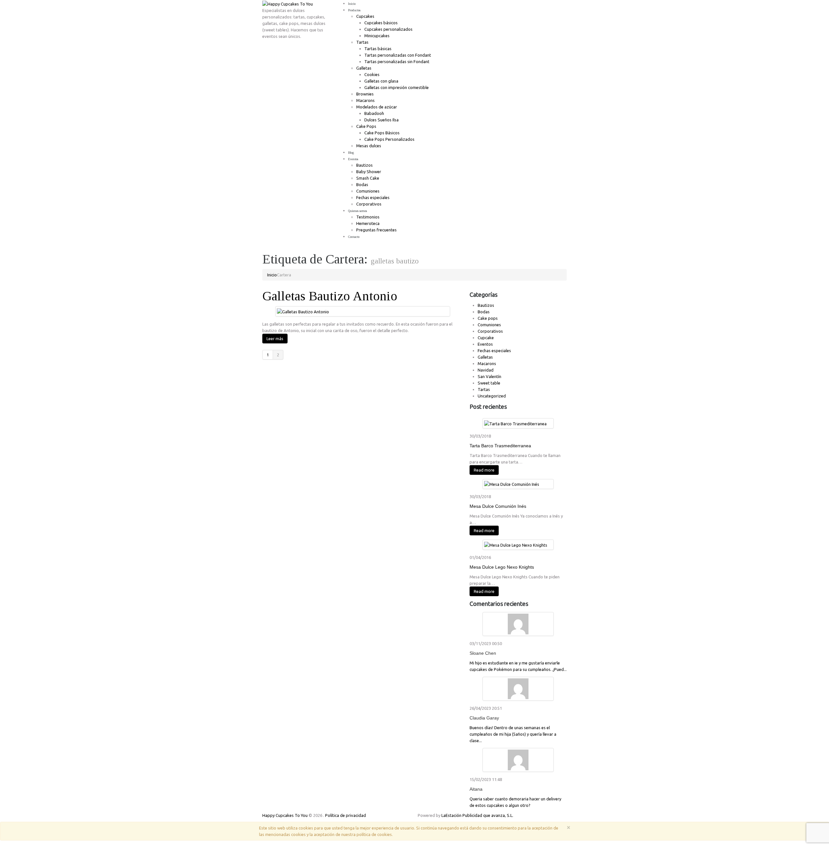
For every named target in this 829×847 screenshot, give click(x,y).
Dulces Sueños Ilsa (381, 119)
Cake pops (488, 318)
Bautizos (364, 165)
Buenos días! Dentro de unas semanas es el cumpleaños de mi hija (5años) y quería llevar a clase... (513, 734)
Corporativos (368, 204)
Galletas (363, 68)
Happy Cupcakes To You (285, 815)
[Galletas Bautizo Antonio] (303, 311)
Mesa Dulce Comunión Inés (498, 506)
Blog (351, 152)
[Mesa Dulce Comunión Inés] (511, 484)
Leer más (275, 338)
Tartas (362, 42)
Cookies (372, 74)
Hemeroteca (368, 223)
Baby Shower (368, 171)
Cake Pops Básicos (382, 132)
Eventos (353, 159)
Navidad (486, 370)
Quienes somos (357, 211)
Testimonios (368, 217)
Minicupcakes (377, 35)
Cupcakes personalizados (388, 29)
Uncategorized (492, 396)
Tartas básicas (378, 48)
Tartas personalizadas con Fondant (397, 55)
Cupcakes (365, 16)
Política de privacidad (345, 815)
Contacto (353, 237)
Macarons (365, 100)
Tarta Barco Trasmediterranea (500, 445)
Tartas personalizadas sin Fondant (396, 61)
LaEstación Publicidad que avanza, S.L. (477, 815)
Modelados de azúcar (376, 107)
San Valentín (489, 376)
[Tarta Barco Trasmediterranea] (515, 423)
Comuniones (368, 191)
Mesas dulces (368, 145)
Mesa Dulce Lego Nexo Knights (502, 567)
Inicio (352, 4)
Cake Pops (366, 126)
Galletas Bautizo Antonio (329, 296)
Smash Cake (367, 178)
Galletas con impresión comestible (396, 87)
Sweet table (489, 383)
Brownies (365, 94)
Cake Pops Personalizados (389, 139)
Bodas (362, 184)
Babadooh (374, 113)
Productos (354, 10)
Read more (484, 470)
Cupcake (486, 337)
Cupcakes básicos (381, 22)
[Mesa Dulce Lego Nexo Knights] (515, 544)
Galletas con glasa (381, 81)
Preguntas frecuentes (376, 230)
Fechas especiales (373, 197)
